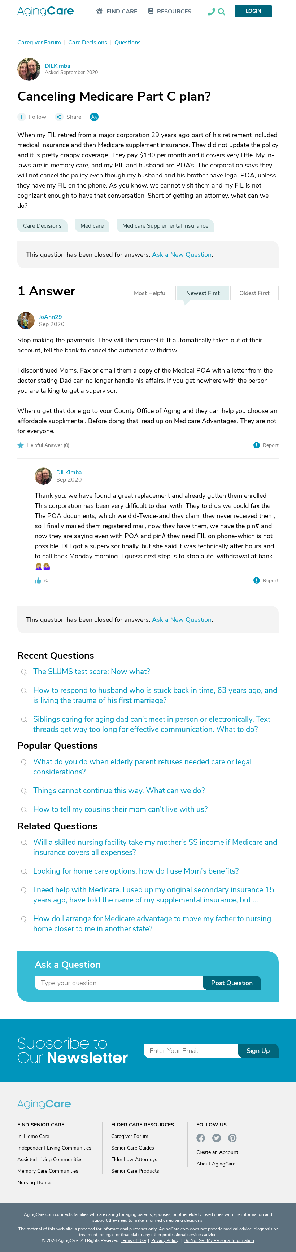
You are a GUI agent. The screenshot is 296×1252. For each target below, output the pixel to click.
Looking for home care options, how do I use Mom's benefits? (136, 871)
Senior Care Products (135, 1171)
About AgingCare (215, 1163)
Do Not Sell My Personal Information (219, 1240)
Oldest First (254, 293)
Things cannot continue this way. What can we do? (119, 791)
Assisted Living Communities (50, 1159)
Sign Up (258, 1050)
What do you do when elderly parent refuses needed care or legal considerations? (142, 767)
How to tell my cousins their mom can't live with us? (120, 809)
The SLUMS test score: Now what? (91, 672)
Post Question (232, 983)
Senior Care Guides (132, 1148)
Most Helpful (150, 293)
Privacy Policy (164, 1240)
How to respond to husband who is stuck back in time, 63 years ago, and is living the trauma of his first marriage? (155, 695)
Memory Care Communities (47, 1171)
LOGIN (253, 11)
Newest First (203, 293)
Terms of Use (133, 1240)
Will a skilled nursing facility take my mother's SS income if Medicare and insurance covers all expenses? (155, 847)
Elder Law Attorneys (134, 1159)
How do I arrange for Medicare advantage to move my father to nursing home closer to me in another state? (152, 924)
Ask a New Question (182, 254)
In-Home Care (33, 1136)
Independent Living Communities (54, 1148)
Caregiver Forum (129, 1136)
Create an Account (217, 1152)
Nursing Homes (35, 1182)
